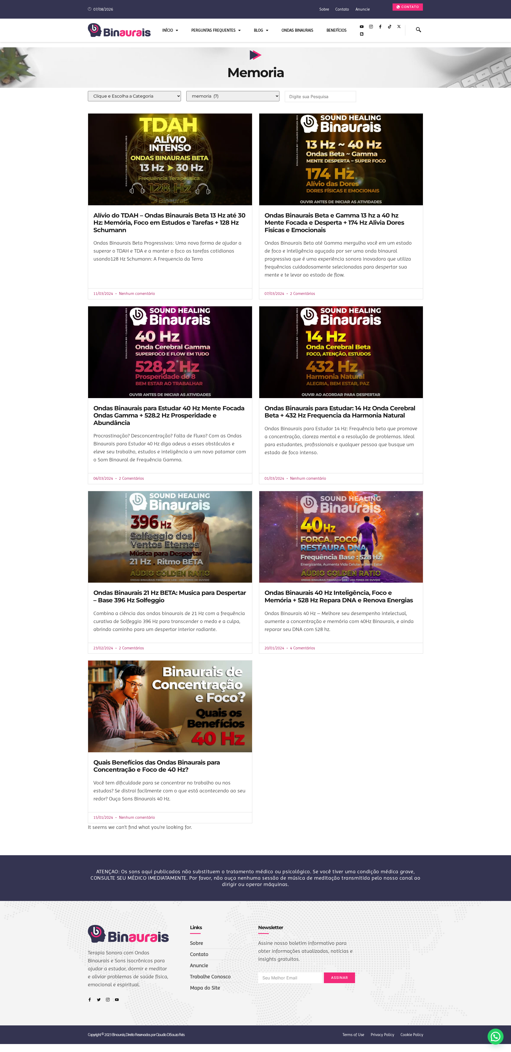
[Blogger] (361, 34)
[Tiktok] (389, 26)
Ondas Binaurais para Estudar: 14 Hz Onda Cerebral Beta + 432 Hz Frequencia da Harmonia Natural (340, 411)
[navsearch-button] (418, 30)
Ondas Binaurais (297, 30)
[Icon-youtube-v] (361, 26)
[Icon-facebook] (380, 26)
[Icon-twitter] (99, 999)
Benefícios (337, 30)
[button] (496, 1037)
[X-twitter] (399, 26)
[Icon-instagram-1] (371, 26)
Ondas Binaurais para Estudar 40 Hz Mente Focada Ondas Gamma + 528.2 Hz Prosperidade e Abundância (168, 415)
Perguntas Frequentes (213, 30)
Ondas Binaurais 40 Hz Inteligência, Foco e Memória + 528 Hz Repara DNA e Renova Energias (339, 596)
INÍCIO (167, 30)
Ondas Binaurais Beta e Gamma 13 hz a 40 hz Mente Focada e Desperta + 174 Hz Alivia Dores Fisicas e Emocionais (334, 223)
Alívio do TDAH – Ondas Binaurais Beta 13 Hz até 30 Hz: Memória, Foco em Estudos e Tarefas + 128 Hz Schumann (169, 223)
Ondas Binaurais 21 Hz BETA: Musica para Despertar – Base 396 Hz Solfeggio (169, 596)
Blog (258, 30)
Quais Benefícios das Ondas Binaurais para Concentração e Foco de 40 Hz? (156, 766)
